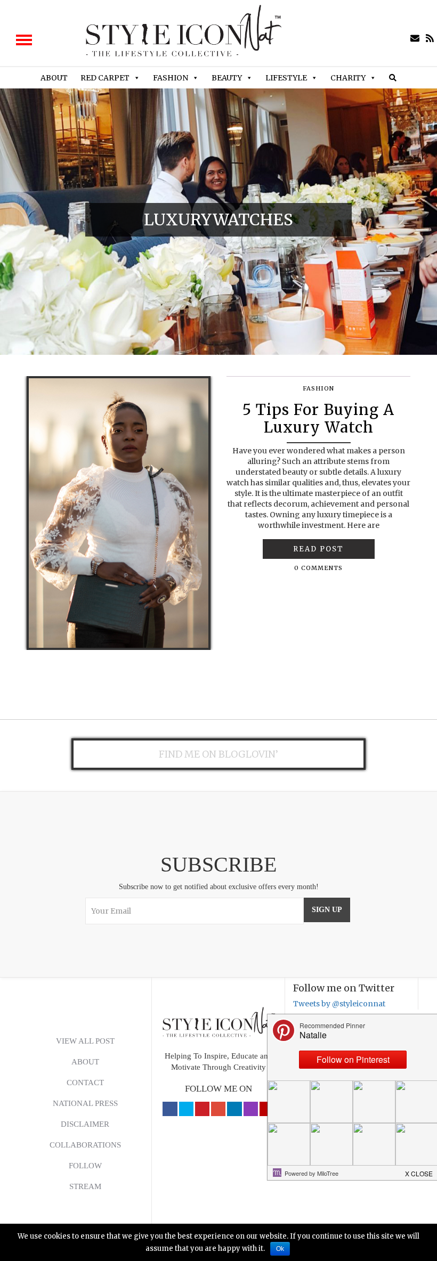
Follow (85, 1165)
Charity (348, 78)
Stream (85, 1186)
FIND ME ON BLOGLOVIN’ (218, 754)
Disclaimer (85, 1124)
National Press (85, 1103)
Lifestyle (286, 78)
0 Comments (318, 568)
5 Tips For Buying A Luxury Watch (318, 418)
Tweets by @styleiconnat (339, 1003)
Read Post (318, 549)
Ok (280, 1248)
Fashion (170, 78)
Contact (85, 1082)
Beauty (227, 78)
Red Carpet (105, 78)
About (54, 78)
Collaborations (85, 1145)
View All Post (85, 1041)
